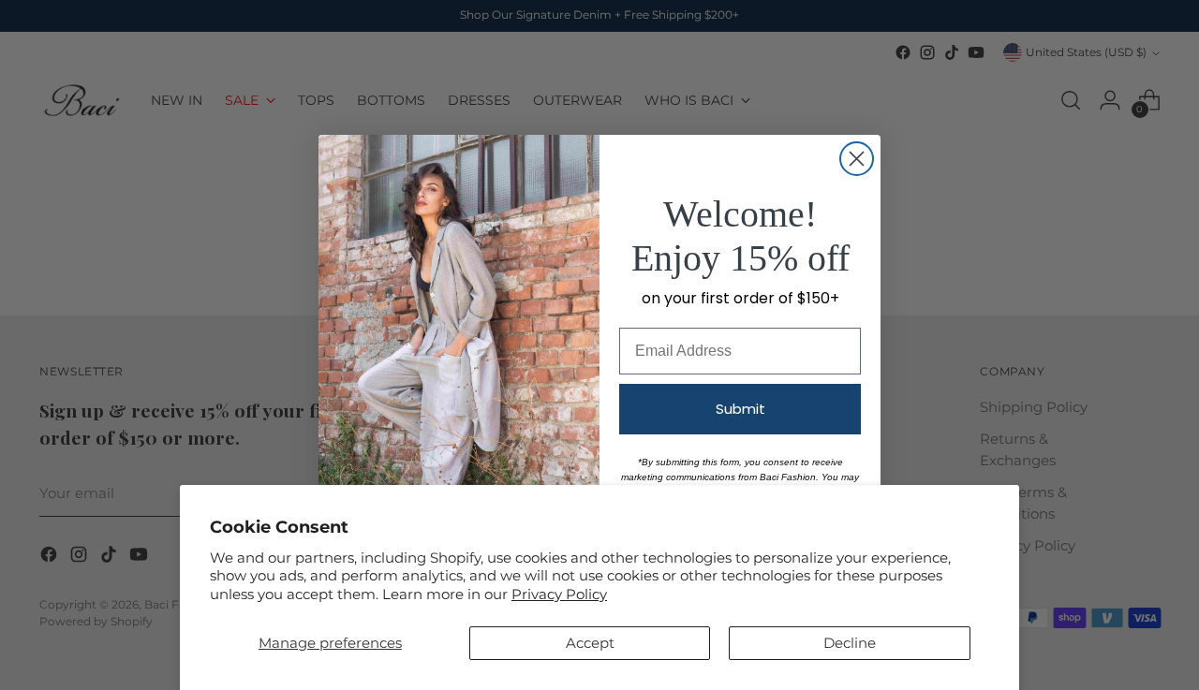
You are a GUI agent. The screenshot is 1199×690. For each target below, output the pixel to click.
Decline (849, 643)
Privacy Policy (559, 594)
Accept (590, 643)
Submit (740, 408)
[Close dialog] (856, 158)
